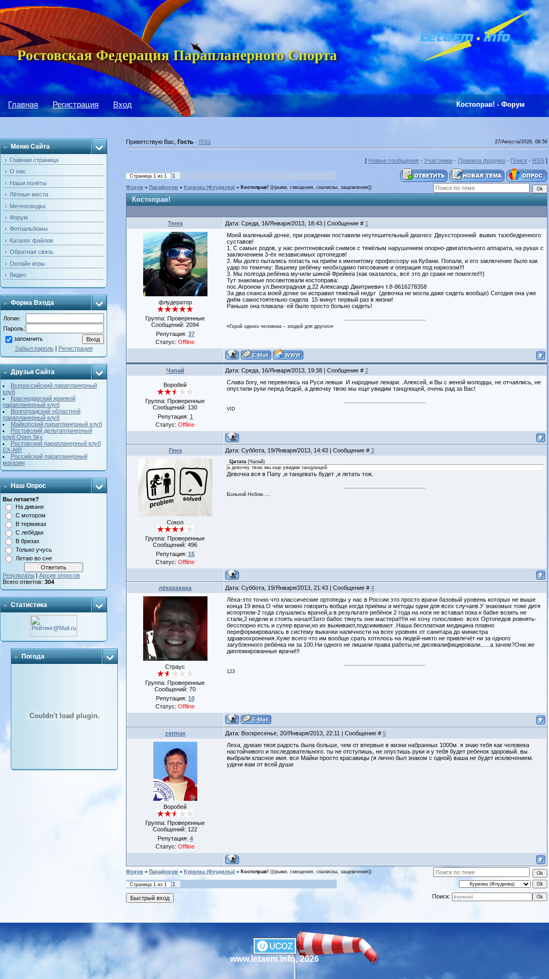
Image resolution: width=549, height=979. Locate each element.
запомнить (28, 339)
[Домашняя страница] (288, 354)
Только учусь (34, 549)
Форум (134, 187)
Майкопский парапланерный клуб (56, 424)
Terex (175, 223)
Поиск (518, 160)
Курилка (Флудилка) (209, 187)
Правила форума (481, 160)
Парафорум (163, 187)
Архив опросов (59, 575)
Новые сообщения (393, 160)
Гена (175, 450)
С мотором (31, 515)
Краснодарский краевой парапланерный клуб (39, 401)
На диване (30, 506)
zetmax (175, 733)
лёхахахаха (175, 588)
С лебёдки (29, 532)
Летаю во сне (34, 558)
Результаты (18, 575)
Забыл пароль (34, 348)
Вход (122, 104)
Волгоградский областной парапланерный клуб (41, 414)
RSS (205, 141)
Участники (438, 160)
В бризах (28, 541)
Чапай (175, 370)
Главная (23, 104)
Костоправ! (255, 187)
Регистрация (76, 104)
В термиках (31, 524)
